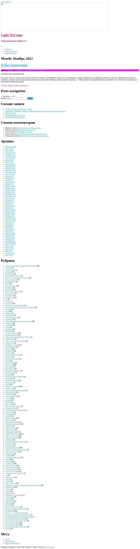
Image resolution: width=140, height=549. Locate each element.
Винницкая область (12, 291)
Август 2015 (10, 158)
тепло (7, 491)
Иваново (8, 331)
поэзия (7, 416)
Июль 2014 (9, 176)
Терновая (8, 493)
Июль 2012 (9, 224)
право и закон (10, 418)
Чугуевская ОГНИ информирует (17, 515)
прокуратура (10, 430)
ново (7, 384)
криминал (9, 351)
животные (9, 319)
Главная (8, 49)
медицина (9, 365)
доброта (8, 313)
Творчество (9, 487)
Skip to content (6, 2)
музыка (8, 374)
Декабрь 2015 (10, 152)
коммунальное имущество (15, 341)
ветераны (8, 290)
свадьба (8, 455)
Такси (7, 479)
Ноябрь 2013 (10, 192)
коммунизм (9, 343)
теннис (7, 489)
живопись (9, 315)
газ (6, 299)
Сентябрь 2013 (10, 196)
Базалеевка (9, 274)
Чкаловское (9, 511)
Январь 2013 (10, 212)
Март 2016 (9, 150)
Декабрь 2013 (10, 190)
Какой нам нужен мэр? (26, 130)
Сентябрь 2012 (10, 220)
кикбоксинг (9, 339)
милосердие (9, 369)
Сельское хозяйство (12, 457)
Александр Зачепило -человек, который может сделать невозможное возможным (35, 111)
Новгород (9, 382)
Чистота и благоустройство (15, 509)
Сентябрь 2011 (10, 243)
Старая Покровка (11, 469)
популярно (9, 414)
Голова (7, 301)
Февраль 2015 (10, 164)
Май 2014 (8, 180)
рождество (9, 444)
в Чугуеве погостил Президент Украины (32, 134)
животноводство (11, 317)
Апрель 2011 (10, 253)
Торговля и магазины (13, 495)
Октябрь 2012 (10, 218)
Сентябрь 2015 (10, 156)
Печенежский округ (12, 406)
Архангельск (10, 270)
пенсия (7, 402)
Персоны (8, 404)
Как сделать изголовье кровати (29, 128)
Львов (7, 361)
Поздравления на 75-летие (15, 115)
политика (8, 412)
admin (10, 70)
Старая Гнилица (11, 467)
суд (6, 475)
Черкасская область (12, 507)
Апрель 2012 (10, 229)
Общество (9, 394)
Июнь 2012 (9, 226)
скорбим (8, 461)
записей (10, 541)
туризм (7, 499)
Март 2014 (9, 184)
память (7, 400)
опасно (7, 398)
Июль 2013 (9, 200)
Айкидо (8, 268)
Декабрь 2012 (10, 214)
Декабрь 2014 (10, 166)
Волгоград (9, 295)
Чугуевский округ (12, 523)
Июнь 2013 (9, 202)
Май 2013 (8, 204)
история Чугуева (11, 333)
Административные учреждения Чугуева (20, 266)
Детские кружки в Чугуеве (15, 117)
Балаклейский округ (12, 276)
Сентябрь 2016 (10, 147)
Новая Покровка (11, 380)
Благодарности (30, 70)
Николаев (8, 378)
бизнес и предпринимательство (17, 278)
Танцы (7, 481)
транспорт (9, 497)
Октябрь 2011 (10, 241)
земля (7, 327)
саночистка (9, 453)
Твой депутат (10, 483)
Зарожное (8, 323)
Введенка (8, 288)
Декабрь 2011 (10, 237)
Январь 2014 (10, 188)
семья (7, 459)
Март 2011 (9, 255)
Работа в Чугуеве (11, 436)
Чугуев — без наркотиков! (15, 513)
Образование (10, 392)
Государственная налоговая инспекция (19, 307)
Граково (8, 309)
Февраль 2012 (10, 233)
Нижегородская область (14, 376)
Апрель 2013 (10, 206)
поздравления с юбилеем (14, 410)
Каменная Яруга (11, 335)
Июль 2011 (9, 247)
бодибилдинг (10, 282)
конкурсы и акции (12, 345)
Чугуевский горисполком (14, 519)
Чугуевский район (12, 525)
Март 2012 (9, 231)
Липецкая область (12, 359)
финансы (8, 503)
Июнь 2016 (9, 148)
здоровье (8, 325)
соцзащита (9, 463)
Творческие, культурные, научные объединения (23, 485)
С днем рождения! (12, 448)
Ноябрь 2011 (10, 239)
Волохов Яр (9, 297)
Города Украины (11, 51)
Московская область (12, 371)
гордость (8, 303)
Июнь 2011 (9, 249)
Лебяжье (8, 357)
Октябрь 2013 (10, 194)
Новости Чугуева (11, 386)
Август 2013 (10, 198)
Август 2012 (10, 222)
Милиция (8, 367)
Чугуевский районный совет (16, 527)
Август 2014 (10, 174)
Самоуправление (11, 452)
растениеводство (11, 438)
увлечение (9, 501)
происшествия (10, 428)
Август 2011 (9, 245)
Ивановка (9, 329)
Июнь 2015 (9, 162)
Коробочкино (10, 347)
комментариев (12, 543)
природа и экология (12, 424)
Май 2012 (8, 228)
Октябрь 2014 (10, 170)
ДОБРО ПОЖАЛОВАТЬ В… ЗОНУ (18, 109)
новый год (9, 388)
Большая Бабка (10, 286)
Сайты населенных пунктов (16, 450)
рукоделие (9, 446)
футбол (8, 505)
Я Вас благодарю (14, 65)
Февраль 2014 (10, 186)
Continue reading (15, 85)
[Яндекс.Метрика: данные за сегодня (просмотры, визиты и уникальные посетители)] (8, 547)
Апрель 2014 (10, 182)
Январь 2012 (10, 235)
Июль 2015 (9, 160)
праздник (8, 420)
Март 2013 (9, 208)
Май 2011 (8, 251)
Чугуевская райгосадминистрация (18, 517)
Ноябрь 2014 (10, 168)
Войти (7, 539)
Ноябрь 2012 (10, 216)
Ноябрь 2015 (10, 154)
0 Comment (40, 70)
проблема (8, 426)
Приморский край (12, 422)
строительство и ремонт (14, 473)
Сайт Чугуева (11, 35)
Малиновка (9, 363)
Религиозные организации (15, 442)
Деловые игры (10, 113)
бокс (7, 284)
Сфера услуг (10, 477)
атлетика (8, 272)
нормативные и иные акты (15, 390)
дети (7, 311)
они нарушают (10, 396)
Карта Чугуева (10, 53)
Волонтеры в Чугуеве (24, 132)
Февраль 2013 (10, 210)
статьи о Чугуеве (11, 471)
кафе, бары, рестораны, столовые (17, 337)
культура (8, 353)
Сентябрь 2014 (10, 172)
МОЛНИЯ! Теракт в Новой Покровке (35, 136)
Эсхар (7, 529)
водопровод (9, 293)
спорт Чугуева (10, 465)
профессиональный (12, 434)
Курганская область (12, 355)
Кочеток (8, 349)
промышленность (11, 432)
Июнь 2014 (9, 178)
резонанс (8, 440)
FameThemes (49, 547)
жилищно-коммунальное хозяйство (18, 321)
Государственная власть (14, 305)
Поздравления (10, 408)
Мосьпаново (10, 373)
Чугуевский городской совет (16, 521)
